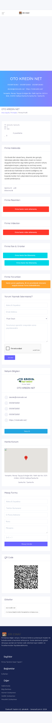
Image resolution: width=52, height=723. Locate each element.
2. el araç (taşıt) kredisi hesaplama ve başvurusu (22, 612)
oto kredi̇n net (10, 608)
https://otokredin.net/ (34, 89)
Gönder (10, 358)
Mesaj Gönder (26, 544)
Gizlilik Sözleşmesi (8, 696)
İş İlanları (4, 674)
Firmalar (14, 113)
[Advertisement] (26, 44)
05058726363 (12, 85)
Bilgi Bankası (6, 689)
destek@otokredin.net (16, 89)
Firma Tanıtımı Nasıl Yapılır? (11, 662)
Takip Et (26, 431)
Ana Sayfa (5, 113)
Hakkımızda (5, 686)
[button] (26, 458)
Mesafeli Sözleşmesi (9, 699)
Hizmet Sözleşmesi (8, 692)
